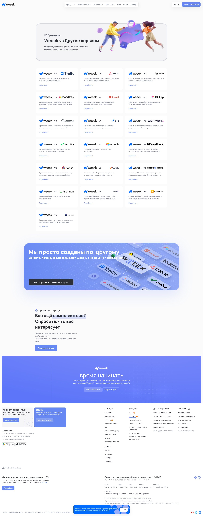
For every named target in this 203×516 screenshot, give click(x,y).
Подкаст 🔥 (133, 416)
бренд (107, 450)
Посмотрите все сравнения (51, 282)
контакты (108, 454)
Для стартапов (135, 433)
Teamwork (16, 436)
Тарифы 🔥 (109, 420)
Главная (108, 412)
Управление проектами (162, 416)
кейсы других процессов (163, 431)
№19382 (45, 482)
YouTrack (5, 439)
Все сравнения (19, 439)
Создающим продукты (186, 416)
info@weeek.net (15, 468)
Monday (19, 433)
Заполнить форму (46, 348)
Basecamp (5, 436)
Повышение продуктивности (164, 423)
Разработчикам (184, 412)
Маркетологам (183, 423)
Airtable (27, 436)
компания (108, 461)
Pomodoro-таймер (112, 442)
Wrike (22, 436)
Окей (124, 509)
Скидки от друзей (135, 423)
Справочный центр (112, 431)
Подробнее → (43, 85)
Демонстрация (110, 434)
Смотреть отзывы (45, 420)
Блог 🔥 (132, 412)
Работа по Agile (159, 427)
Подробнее (8, 488)
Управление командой (162, 412)
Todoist (25, 433)
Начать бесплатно (93, 390)
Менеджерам (183, 427)
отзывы (107, 438)
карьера (108, 457)
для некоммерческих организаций (137, 438)
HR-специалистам (184, 420)
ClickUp (31, 433)
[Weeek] (7, 4)
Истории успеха (135, 420)
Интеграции (109, 416)
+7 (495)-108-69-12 (160, 487)
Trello (3, 433)
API (106, 427)
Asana (8, 433)
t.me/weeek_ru (11, 420)
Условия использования (33, 512)
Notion (13, 433)
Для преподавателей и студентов (138, 428)
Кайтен (11, 439)
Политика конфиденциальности (12, 512)
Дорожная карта (111, 423)
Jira (11, 436)
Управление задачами (162, 420)
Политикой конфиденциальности (98, 511)
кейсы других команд (186, 431)
